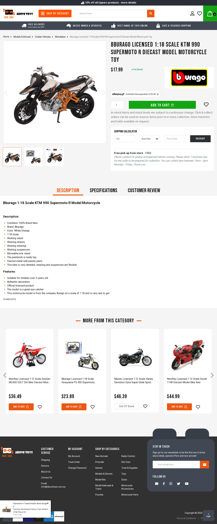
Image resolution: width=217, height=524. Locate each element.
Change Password (77, 468)
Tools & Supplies (129, 468)
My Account (74, 456)
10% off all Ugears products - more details (110, 2)
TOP (208, 516)
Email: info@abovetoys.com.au (53, 485)
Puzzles (99, 494)
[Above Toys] (18, 13)
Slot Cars (125, 462)
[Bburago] (189, 77)
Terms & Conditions (186, 518)
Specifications (103, 190)
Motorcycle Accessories (127, 487)
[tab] (68, 190)
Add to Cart (161, 105)
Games (98, 468)
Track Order (74, 462)
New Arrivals (101, 456)
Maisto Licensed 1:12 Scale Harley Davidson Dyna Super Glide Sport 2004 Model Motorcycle (133, 380)
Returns (45, 466)
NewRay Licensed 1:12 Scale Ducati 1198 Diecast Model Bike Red (187, 380)
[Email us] (157, 484)
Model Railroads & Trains (104, 487)
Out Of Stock (126, 406)
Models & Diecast (103, 473)
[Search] (150, 13)
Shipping (45, 460)
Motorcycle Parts (129, 494)
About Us (45, 471)
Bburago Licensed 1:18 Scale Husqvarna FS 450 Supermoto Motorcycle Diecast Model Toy (78, 380)
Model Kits (100, 479)
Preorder (99, 462)
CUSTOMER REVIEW (144, 190)
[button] (206, 104)
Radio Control (128, 456)
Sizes (124, 479)
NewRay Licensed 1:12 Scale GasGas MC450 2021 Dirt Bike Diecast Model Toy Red (29, 380)
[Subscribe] (204, 464)
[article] (29, 375)
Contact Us (46, 477)
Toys (123, 473)
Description (68, 190)
